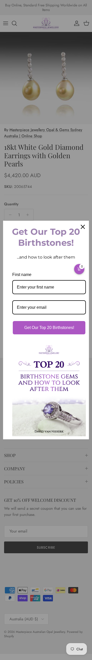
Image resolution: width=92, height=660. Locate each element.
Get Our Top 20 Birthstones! (49, 327)
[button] (79, 269)
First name (21, 274)
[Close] (83, 227)
